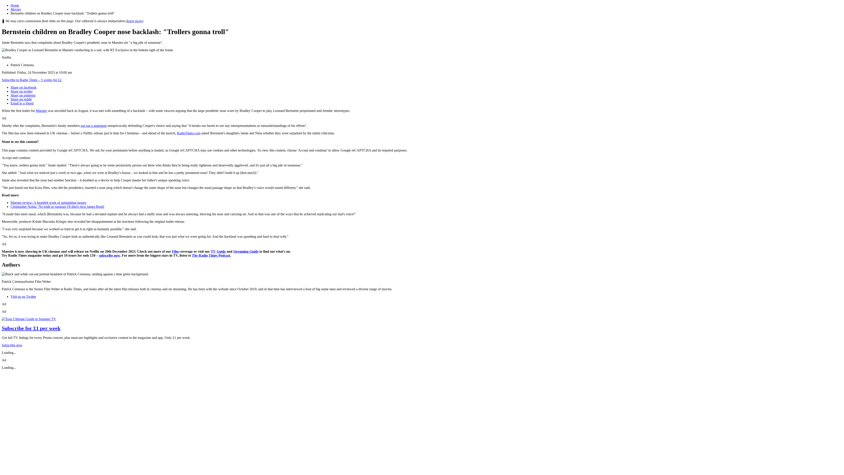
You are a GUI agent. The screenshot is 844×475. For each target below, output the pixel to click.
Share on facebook (23, 87)
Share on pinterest (23, 95)
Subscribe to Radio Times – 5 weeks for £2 (32, 80)
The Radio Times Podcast (211, 255)
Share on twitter (22, 91)
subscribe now (109, 255)
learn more (134, 21)
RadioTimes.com (188, 133)
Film (175, 251)
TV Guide (218, 251)
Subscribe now (12, 345)
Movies (16, 9)
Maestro (41, 111)
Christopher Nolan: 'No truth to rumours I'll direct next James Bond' (57, 206)
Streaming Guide (245, 251)
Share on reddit (21, 99)
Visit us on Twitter (23, 296)
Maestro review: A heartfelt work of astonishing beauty (49, 203)
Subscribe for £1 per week (31, 328)
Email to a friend (22, 103)
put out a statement (94, 126)
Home (15, 5)
